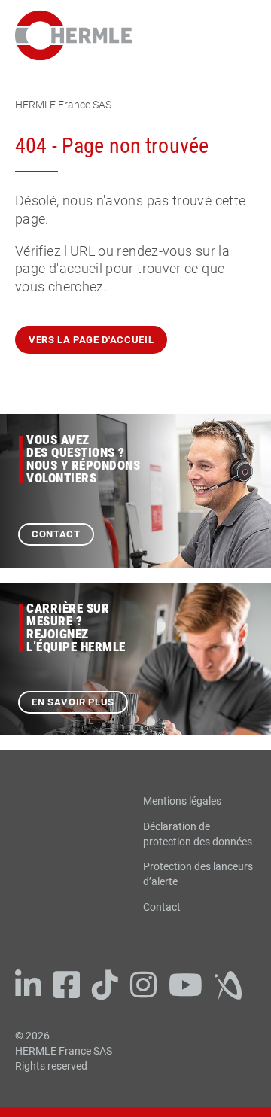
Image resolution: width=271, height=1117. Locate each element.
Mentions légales (182, 801)
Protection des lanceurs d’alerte (198, 873)
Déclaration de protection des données (197, 834)
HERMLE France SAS (63, 105)
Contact (56, 534)
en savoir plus (73, 702)
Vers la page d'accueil (91, 339)
